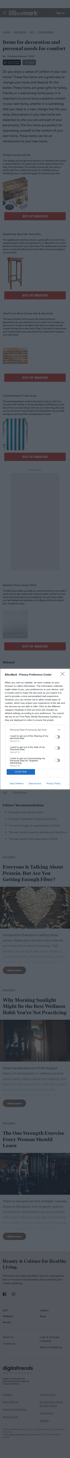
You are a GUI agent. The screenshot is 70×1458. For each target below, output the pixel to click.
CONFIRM (21, 772)
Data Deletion (17, 783)
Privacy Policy (53, 783)
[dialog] (35, 729)
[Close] (64, 675)
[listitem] (35, 730)
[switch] (57, 736)
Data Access (35, 783)
